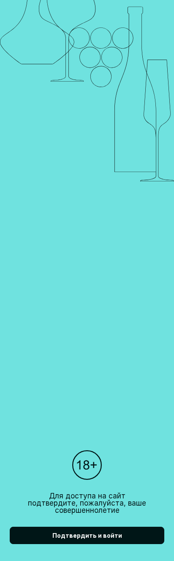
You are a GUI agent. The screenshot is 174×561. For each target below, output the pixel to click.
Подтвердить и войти (87, 535)
